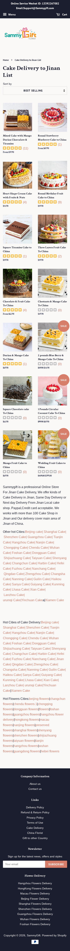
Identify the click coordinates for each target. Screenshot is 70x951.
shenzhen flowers (26, 735)
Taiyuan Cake (41, 558)
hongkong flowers (27, 719)
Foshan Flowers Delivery (35, 924)
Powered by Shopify (54, 935)
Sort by (7, 83)
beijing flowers (39, 698)
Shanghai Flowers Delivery (35, 903)
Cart (64, 14)
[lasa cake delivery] (11, 589)
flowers (44, 709)
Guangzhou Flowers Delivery (35, 914)
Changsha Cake (14, 669)
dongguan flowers (26, 709)
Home (6, 59)
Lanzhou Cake (14, 595)
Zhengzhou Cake (37, 574)
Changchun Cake (24, 563)
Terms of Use (35, 822)
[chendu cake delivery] (28, 547)
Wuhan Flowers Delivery (35, 919)
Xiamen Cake (54, 600)
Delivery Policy (35, 807)
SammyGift (33, 935)
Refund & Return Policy (35, 812)
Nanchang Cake (43, 568)
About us (35, 783)
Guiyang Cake (40, 584)
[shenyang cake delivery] (51, 648)
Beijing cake (33, 531)
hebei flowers (50, 751)
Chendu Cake (38, 547)
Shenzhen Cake (15, 537)
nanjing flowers (24, 725)
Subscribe (56, 864)
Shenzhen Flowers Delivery (35, 909)
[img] (12, 149)
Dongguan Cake (43, 552)
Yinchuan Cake (32, 600)
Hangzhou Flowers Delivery (35, 883)
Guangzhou (36, 537)
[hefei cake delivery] (56, 563)
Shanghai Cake (54, 531)
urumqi (7, 600)
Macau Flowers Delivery (35, 893)
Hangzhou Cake (22, 542)
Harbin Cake (46, 563)
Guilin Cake (41, 579)
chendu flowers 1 (25, 704)
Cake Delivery (35, 827)
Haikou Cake (12, 674)
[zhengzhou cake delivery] (24, 574)
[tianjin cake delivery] (49, 627)
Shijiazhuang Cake (16, 558)
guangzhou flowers (27, 714)
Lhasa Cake (20, 589)
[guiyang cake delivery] (30, 584)
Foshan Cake (21, 552)
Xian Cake (37, 589)
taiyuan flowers (24, 740)
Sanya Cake (20, 584)
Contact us (35, 788)
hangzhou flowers (26, 746)
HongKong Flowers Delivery (35, 888)
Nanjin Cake (44, 542)
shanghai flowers (25, 730)
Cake (48, 537)
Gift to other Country (35, 838)
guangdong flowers (27, 751)
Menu (12, 14)
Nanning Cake (22, 579)
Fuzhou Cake (21, 568)
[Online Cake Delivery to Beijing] (27, 537)
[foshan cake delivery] (11, 552)
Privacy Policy (35, 817)
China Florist (35, 832)
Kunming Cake (13, 680)
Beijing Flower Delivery (35, 898)
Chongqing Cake (15, 547)
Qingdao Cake (13, 574)
